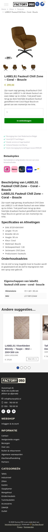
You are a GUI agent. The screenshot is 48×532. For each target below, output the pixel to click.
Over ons (5, 447)
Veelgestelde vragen (10, 439)
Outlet (4, 511)
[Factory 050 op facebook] (8, 411)
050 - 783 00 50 (11, 402)
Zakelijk (4, 507)
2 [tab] (21, 367)
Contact (4, 435)
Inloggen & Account (10, 423)
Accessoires (6, 503)
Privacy (19, 527)
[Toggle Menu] (6, 4)
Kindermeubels (8, 496)
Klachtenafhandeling (10, 458)
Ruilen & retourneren (11, 450)
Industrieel (6, 477)
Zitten (11, 9)
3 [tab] (25, 367)
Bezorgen (5, 443)
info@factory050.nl (12, 398)
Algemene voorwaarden (12, 454)
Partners (5, 462)
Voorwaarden (29, 527)
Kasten (4, 485)
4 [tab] (29, 367)
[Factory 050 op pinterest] (14, 411)
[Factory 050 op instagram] (3, 411)
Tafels (4, 473)
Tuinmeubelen (8, 500)
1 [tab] (18, 367)
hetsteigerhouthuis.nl (13, 524)
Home (3, 9)
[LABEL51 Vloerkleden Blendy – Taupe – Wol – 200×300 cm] (21, 328)
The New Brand (37, 524)
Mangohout (6, 492)
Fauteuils (20, 9)
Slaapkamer (6, 488)
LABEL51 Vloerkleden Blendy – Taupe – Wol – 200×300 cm (18, 349)
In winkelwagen (24, 120)
